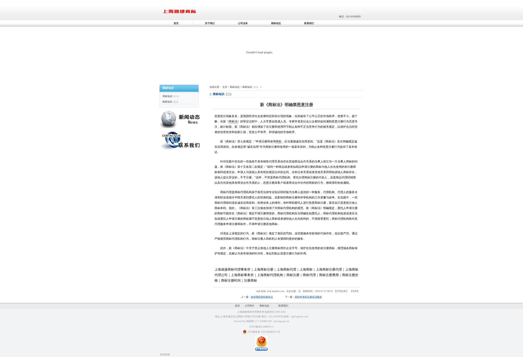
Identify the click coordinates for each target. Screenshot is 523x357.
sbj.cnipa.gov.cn (281, 321)
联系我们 (283, 305)
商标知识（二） (171, 101)
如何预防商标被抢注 (262, 296)
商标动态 (235, 87)
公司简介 (250, 305)
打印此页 (341, 291)
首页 (237, 305)
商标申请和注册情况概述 (308, 296)
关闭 (354, 291)
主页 (224, 87)
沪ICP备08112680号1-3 (261, 326)
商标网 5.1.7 (252, 321)
